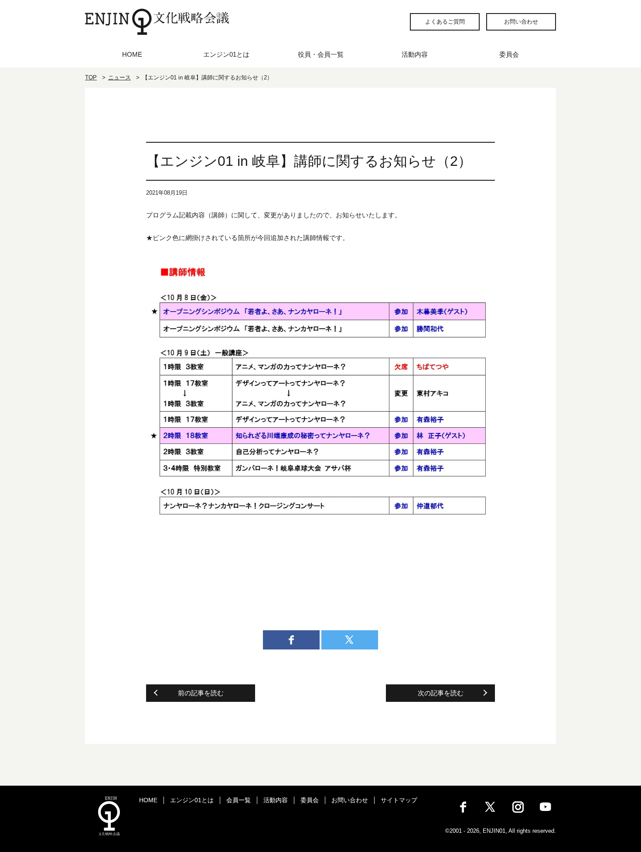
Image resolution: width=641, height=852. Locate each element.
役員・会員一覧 (321, 54)
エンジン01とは (226, 54)
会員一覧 (238, 800)
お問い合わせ (521, 21)
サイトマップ (399, 800)
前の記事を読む (201, 693)
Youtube (545, 807)
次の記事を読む (441, 693)
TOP (91, 77)
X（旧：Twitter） (490, 807)
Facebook (463, 807)
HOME (132, 54)
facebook (291, 639)
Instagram (518, 807)
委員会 (509, 54)
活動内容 (415, 54)
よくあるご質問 (445, 21)
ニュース (119, 77)
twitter (349, 639)
